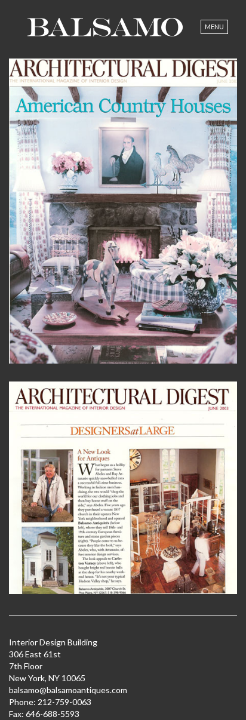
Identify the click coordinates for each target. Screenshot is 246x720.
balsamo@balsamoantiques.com (68, 690)
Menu (214, 26)
